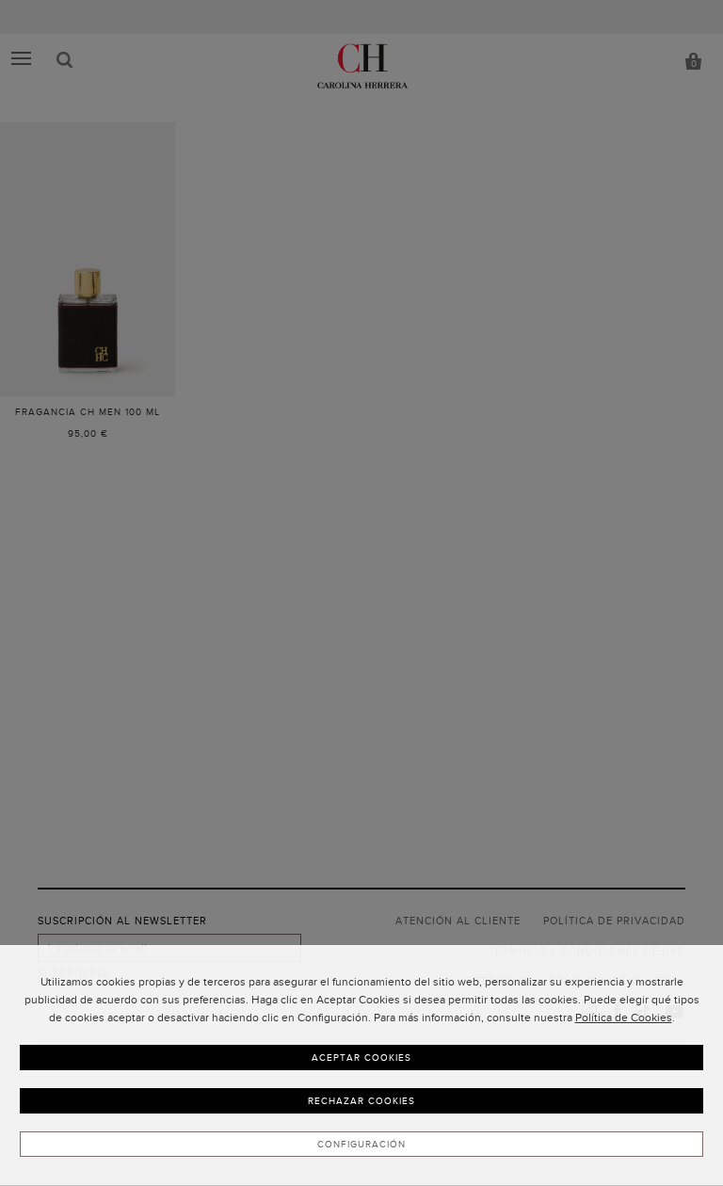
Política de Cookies (623, 1017)
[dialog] (361, 1065)
